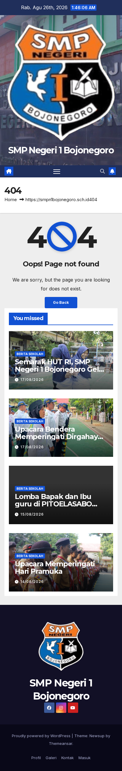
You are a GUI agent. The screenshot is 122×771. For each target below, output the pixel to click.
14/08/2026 (32, 581)
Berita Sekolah (30, 354)
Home (10, 199)
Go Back (61, 302)
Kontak (67, 757)
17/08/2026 (32, 379)
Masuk (84, 757)
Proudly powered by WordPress (42, 735)
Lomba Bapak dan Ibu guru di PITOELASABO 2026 (53, 504)
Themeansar (60, 743)
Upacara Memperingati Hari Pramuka (55, 567)
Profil (36, 757)
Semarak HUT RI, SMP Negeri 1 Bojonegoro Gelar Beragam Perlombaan (60, 369)
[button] (102, 171)
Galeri (51, 757)
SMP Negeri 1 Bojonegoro (61, 150)
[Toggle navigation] (56, 171)
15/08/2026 (32, 514)
